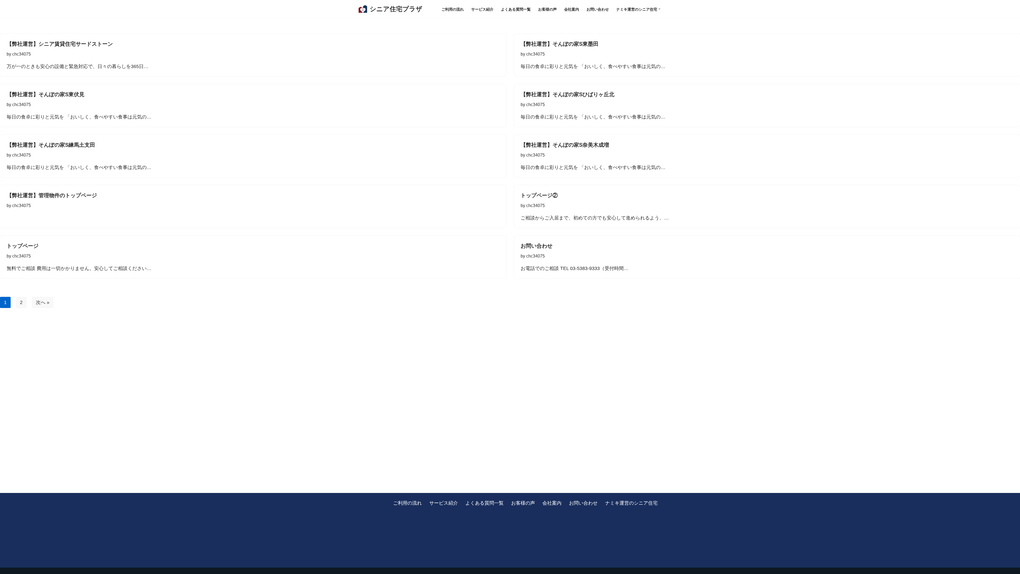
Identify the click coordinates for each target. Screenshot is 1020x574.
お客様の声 (547, 9)
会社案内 (571, 9)
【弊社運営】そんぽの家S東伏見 (45, 94)
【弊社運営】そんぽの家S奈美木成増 (565, 145)
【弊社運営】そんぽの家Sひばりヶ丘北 (567, 94)
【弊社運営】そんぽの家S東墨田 (559, 44)
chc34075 (21, 54)
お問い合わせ (597, 9)
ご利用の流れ (452, 9)
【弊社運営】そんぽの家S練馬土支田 (51, 145)
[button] (659, 9)
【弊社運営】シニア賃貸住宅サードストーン (60, 44)
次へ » (42, 302)
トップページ (23, 246)
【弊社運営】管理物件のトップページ (52, 195)
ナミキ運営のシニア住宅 (631, 503)
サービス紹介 (482, 9)
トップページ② (539, 195)
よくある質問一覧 (516, 9)
